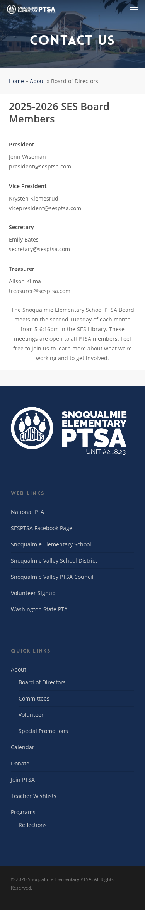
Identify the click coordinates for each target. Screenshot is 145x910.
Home (16, 81)
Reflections (33, 824)
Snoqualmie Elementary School (51, 544)
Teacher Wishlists (33, 795)
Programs (23, 812)
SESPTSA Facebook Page (41, 528)
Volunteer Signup (33, 593)
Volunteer (31, 714)
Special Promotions (43, 731)
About (37, 81)
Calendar (22, 747)
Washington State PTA (39, 609)
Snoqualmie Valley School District (54, 560)
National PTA (27, 511)
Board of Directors (42, 682)
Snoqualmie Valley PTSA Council (52, 576)
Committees (34, 698)
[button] (134, 9)
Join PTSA (23, 779)
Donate (20, 763)
